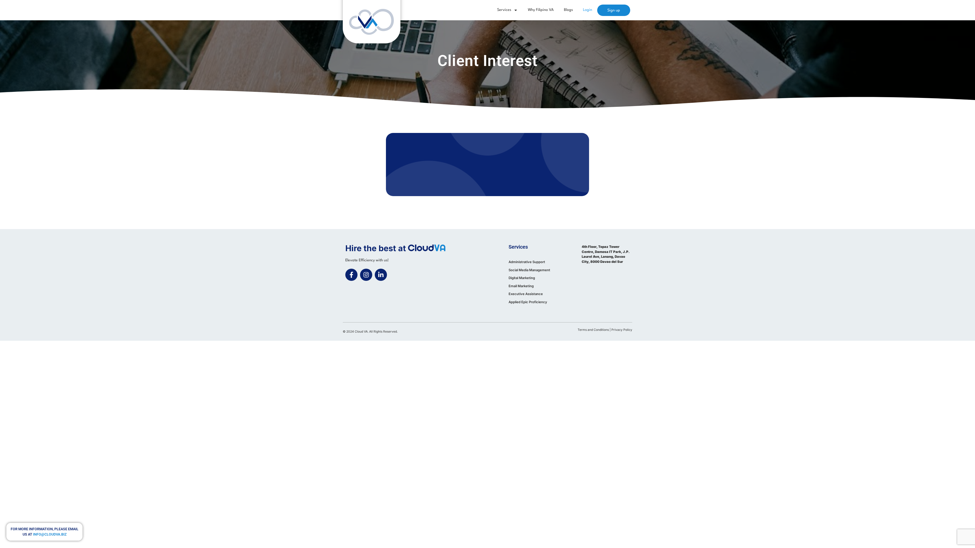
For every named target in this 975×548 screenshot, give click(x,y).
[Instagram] (366, 275)
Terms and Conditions (593, 330)
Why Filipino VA (541, 10)
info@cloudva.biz (50, 534)
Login (587, 10)
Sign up (613, 10)
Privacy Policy (621, 330)
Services (504, 10)
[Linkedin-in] (381, 275)
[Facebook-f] (351, 275)
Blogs (568, 10)
